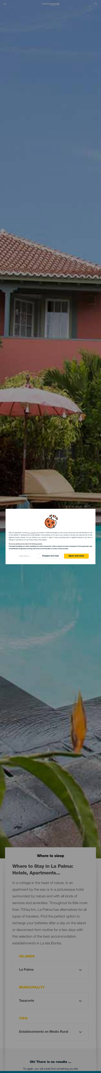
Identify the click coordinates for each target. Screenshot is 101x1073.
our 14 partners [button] (31, 533)
